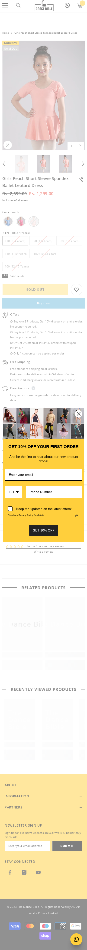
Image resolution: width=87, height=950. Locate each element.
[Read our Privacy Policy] (76, 516)
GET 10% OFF (44, 530)
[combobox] (13, 492)
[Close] (78, 413)
